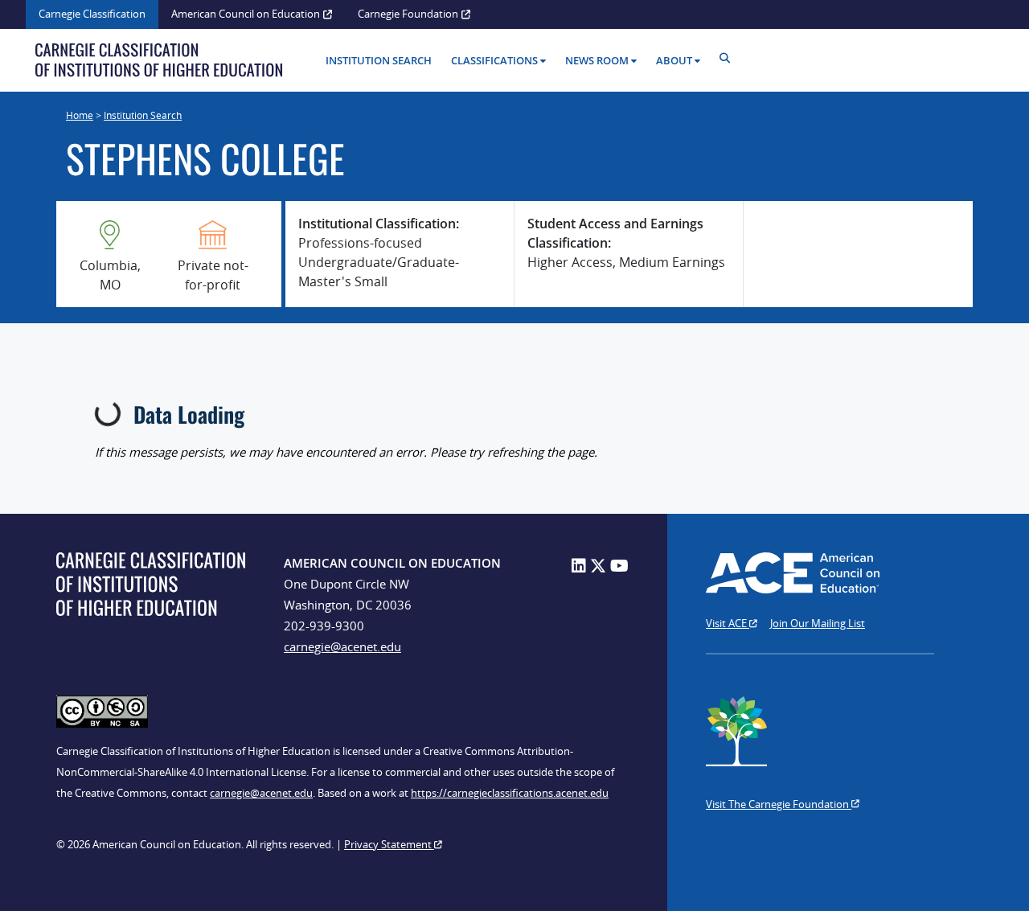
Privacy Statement (389, 844)
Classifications (494, 60)
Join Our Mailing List (817, 623)
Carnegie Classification (92, 13)
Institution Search (379, 60)
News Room (597, 60)
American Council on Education (245, 13)
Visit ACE (727, 623)
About (674, 60)
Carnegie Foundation (408, 13)
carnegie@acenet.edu (342, 646)
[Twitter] (598, 566)
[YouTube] (619, 566)
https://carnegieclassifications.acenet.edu (510, 793)
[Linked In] (579, 566)
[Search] (728, 58)
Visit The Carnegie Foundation (778, 804)
